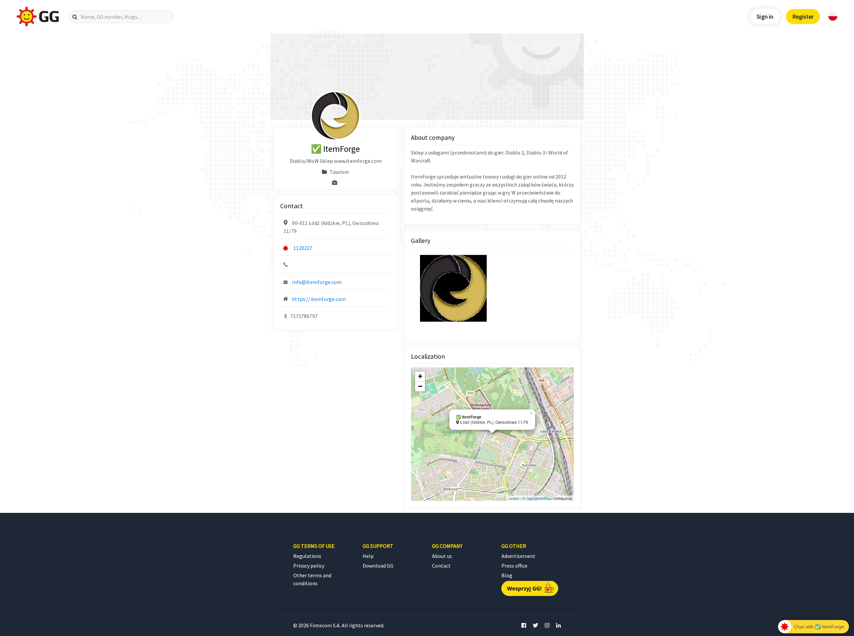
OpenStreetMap (539, 498)
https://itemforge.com (319, 299)
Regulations (307, 556)
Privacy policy (308, 565)
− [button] (420, 386)
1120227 (302, 248)
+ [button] (420, 376)
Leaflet (513, 498)
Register (803, 16)
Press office (514, 565)
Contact (441, 565)
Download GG (378, 565)
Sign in (765, 16)
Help (368, 556)
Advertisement (518, 556)
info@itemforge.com (317, 282)
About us (442, 556)
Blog (506, 575)
